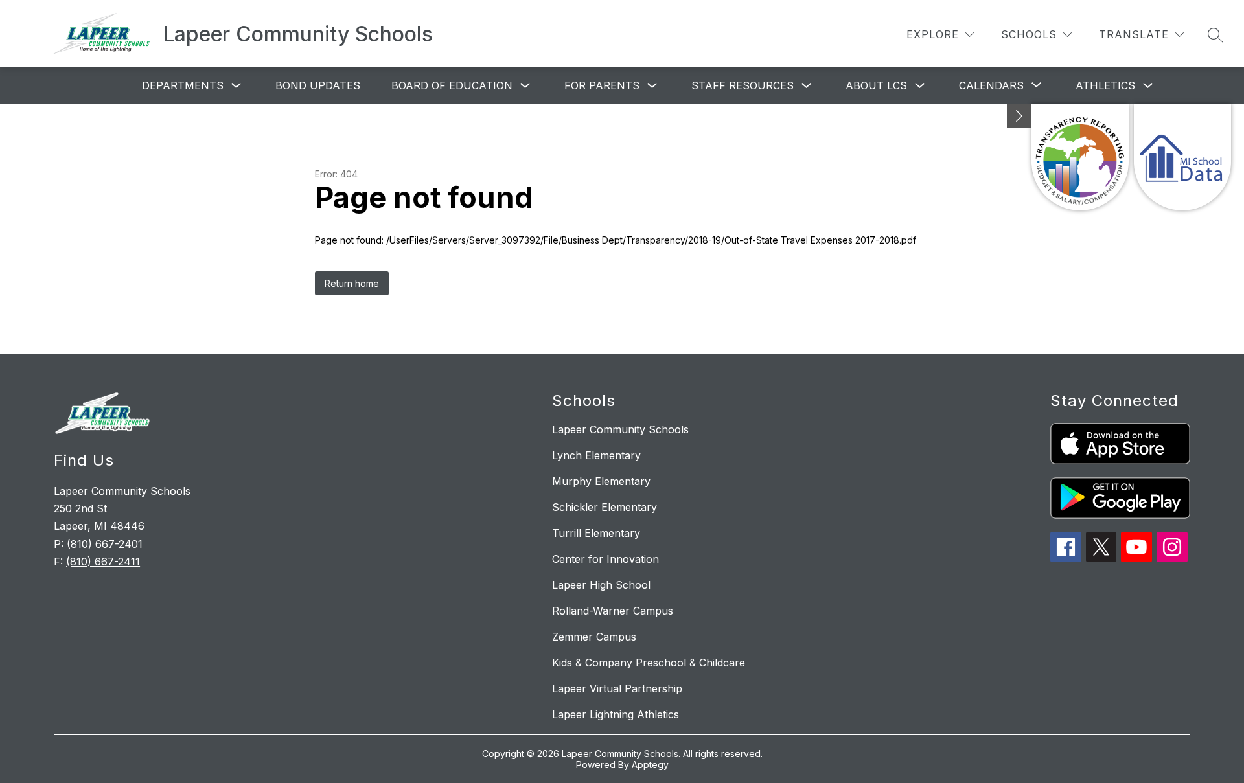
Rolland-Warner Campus (612, 610)
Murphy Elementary (601, 481)
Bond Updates (317, 85)
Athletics (1105, 85)
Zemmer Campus (594, 636)
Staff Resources (742, 85)
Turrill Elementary (596, 533)
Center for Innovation (605, 558)
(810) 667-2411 (103, 561)
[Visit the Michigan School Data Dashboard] (1182, 157)
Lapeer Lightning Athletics (615, 714)
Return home (352, 283)
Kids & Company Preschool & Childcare (648, 662)
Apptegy (650, 764)
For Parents (601, 85)
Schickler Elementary (604, 507)
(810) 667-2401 (105, 544)
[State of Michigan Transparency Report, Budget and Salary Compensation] (1080, 157)
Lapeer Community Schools (620, 429)
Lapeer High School (601, 584)
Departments (183, 85)
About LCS (876, 85)
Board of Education (452, 85)
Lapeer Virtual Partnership (617, 688)
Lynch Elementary (596, 455)
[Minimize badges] (1019, 116)
